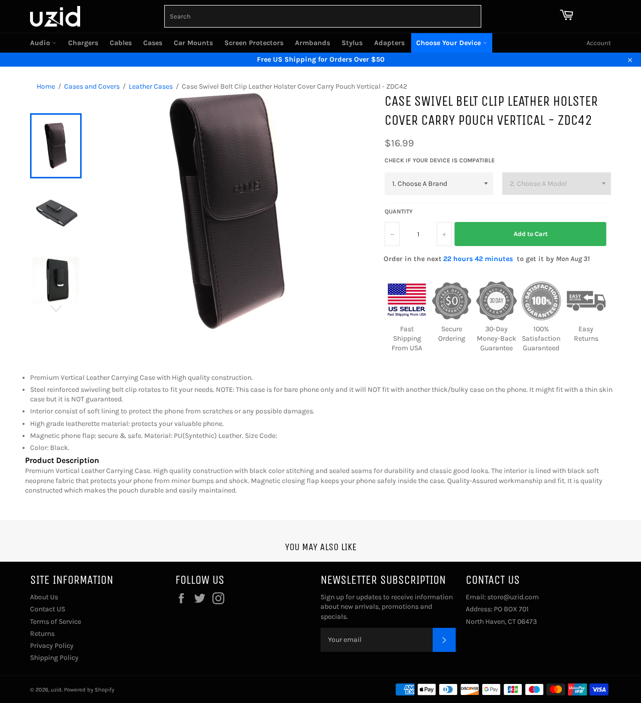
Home (46, 86)
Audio (41, 43)
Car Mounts (193, 43)
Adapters (389, 43)
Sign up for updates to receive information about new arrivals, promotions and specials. (386, 607)
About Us (44, 597)
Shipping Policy (54, 657)
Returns (42, 633)
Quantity (399, 211)
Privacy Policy (52, 645)
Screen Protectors (253, 43)
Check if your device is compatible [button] (440, 160)
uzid (56, 689)
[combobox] (322, 16)
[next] (56, 308)
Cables (121, 43)
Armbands (312, 43)
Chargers (83, 43)
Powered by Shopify (89, 689)
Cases (152, 43)
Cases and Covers (92, 86)
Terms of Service (55, 621)
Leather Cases (151, 86)
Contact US (47, 609)
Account (598, 43)
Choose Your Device (449, 43)
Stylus (352, 43)
